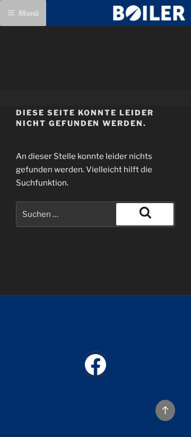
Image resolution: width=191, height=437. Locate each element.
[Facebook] (95, 364)
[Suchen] (144, 214)
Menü (29, 13)
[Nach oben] (165, 410)
